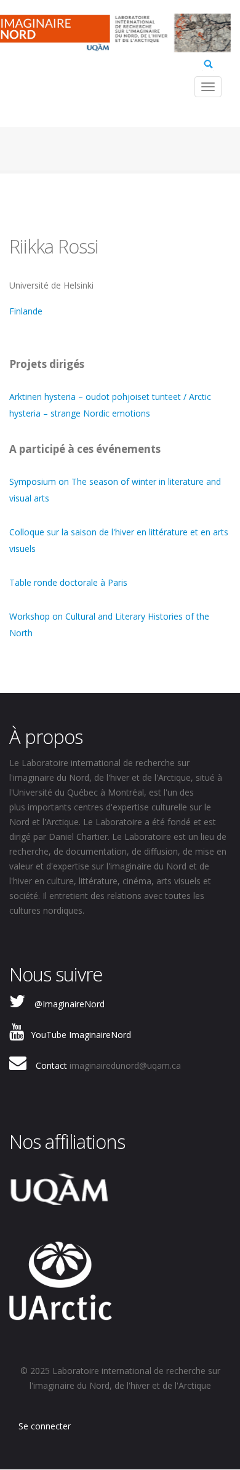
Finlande (25, 311)
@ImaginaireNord (69, 1004)
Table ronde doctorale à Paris (68, 582)
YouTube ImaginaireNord (81, 1035)
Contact (51, 1065)
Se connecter (44, 1426)
